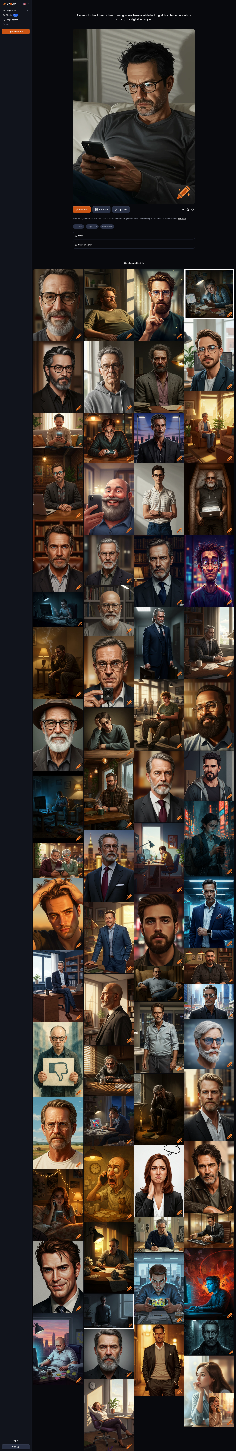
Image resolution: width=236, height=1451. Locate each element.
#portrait (78, 226)
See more (182, 218)
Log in (16, 1441)
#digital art (92, 226)
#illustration (107, 226)
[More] (182, 209)
